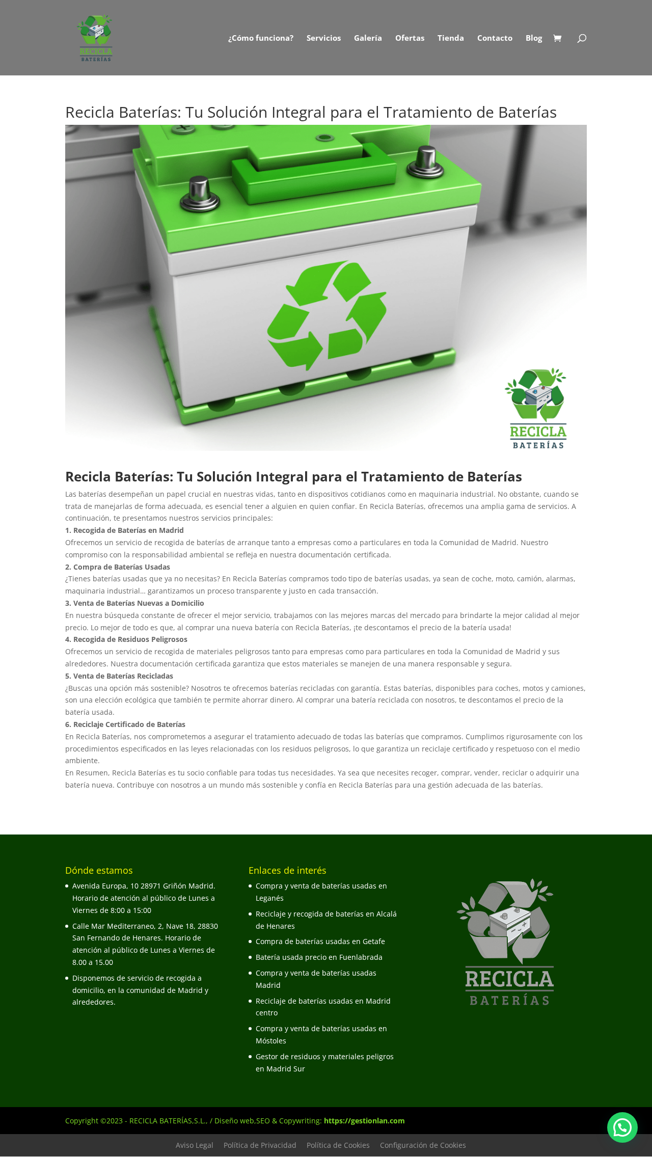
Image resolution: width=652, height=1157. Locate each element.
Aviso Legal (194, 1145)
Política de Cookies (338, 1145)
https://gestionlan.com (364, 1120)
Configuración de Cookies (423, 1145)
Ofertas (409, 38)
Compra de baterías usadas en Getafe (320, 941)
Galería (368, 38)
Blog (534, 38)
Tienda (451, 38)
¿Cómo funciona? (260, 38)
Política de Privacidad (260, 1145)
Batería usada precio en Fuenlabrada (319, 957)
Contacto (494, 38)
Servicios (324, 38)
